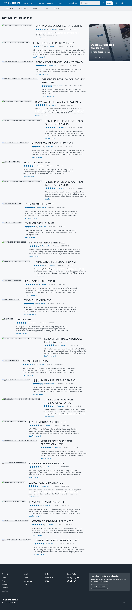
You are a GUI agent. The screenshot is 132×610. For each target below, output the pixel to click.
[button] (53, 29)
